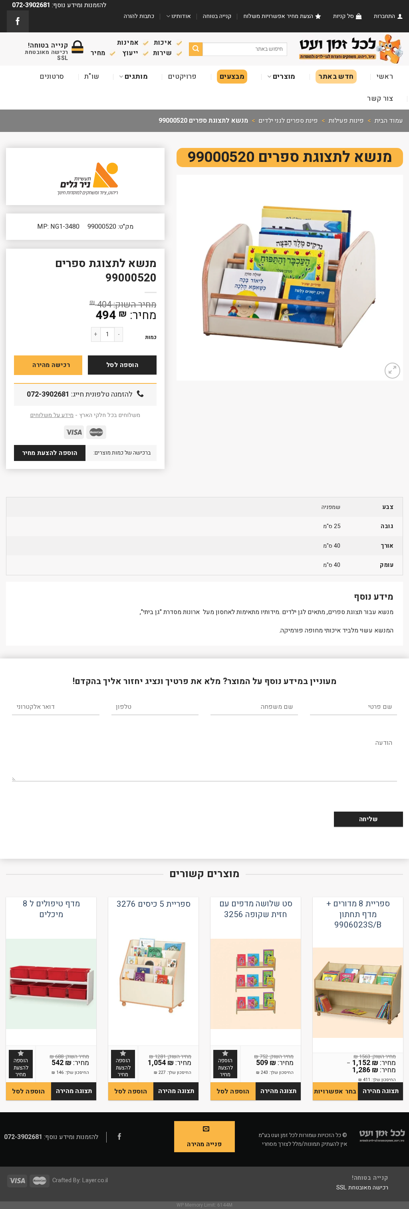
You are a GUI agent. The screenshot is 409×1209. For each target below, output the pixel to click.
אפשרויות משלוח (264, 16)
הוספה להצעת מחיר (49, 453)
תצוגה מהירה (381, 1091)
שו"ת (91, 76)
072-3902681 (48, 394)
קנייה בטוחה (217, 16)
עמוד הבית (389, 121)
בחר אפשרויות (335, 1091)
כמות (151, 337)
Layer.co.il (95, 1180)
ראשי (385, 76)
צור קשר (380, 98)
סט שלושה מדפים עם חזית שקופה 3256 (255, 909)
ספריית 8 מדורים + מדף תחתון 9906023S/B (358, 915)
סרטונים (52, 76)
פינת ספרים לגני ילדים (288, 121)
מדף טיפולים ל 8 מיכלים (51, 909)
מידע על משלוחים (51, 415)
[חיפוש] (196, 49)
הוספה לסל (122, 365)
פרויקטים (182, 76)
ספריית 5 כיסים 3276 (154, 904)
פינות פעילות (346, 121)
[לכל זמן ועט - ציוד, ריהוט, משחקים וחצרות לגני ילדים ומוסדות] (351, 48)
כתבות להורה (139, 16)
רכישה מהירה (51, 365)
